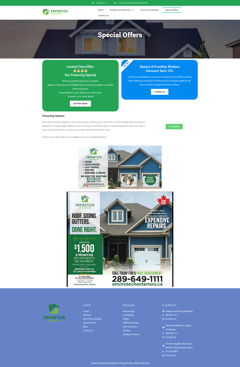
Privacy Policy (126, 363)
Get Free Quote (80, 103)
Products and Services (120, 10)
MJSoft (145, 363)
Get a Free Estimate (149, 10)
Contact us (160, 92)
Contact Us (103, 15)
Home (100, 10)
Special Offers (171, 10)
